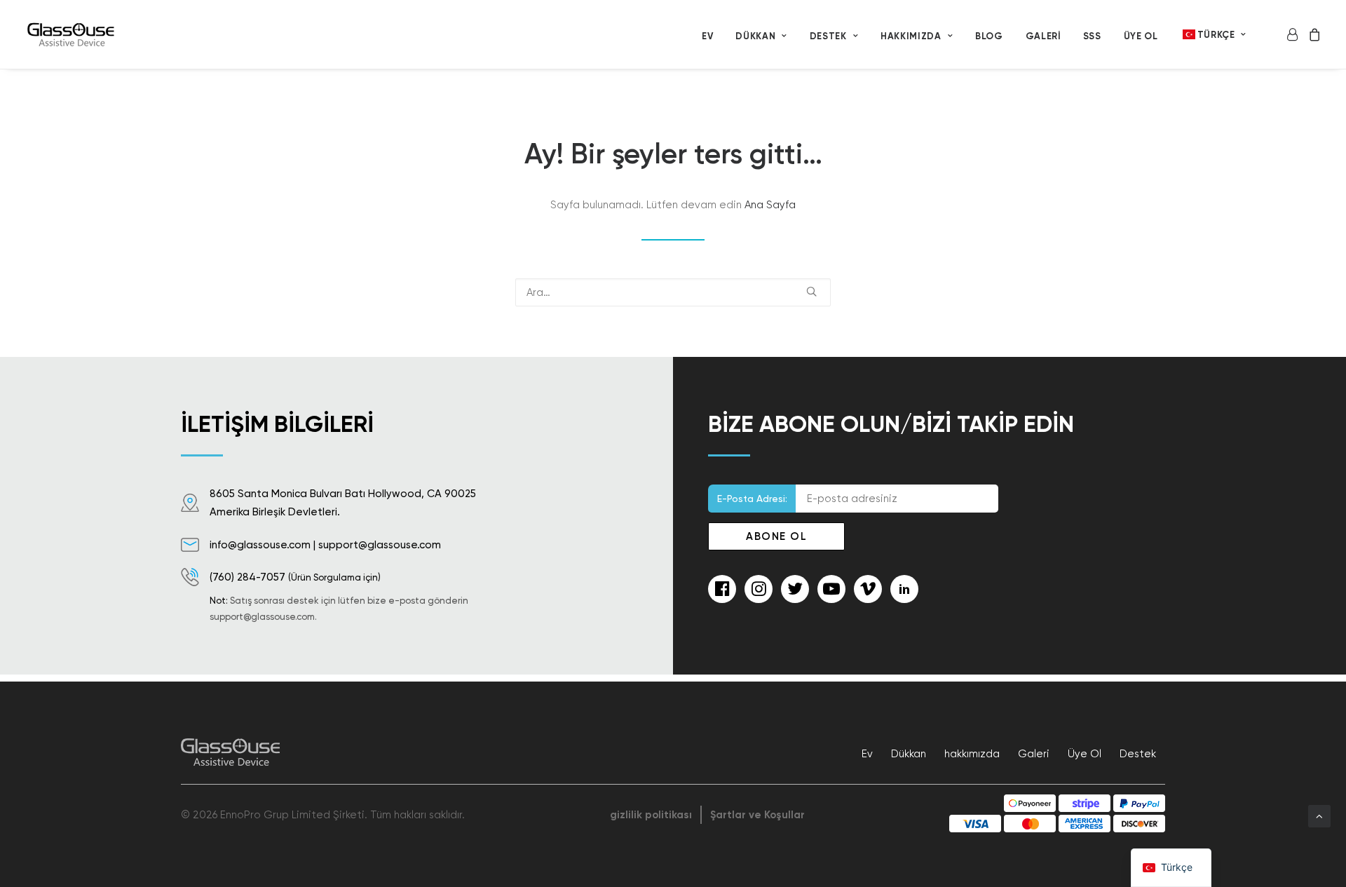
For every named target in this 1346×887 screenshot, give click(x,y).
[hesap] (1294, 34)
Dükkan (755, 36)
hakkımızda (911, 36)
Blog (989, 36)
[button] (811, 291)
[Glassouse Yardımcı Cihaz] (72, 34)
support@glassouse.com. (263, 616)
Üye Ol (1141, 36)
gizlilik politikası (651, 814)
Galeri (1043, 36)
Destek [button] (828, 36)
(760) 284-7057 (247, 577)
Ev (707, 36)
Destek (1138, 753)
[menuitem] (707, 35)
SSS (1092, 36)
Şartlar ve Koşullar (757, 814)
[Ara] (673, 292)
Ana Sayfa (770, 204)
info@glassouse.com (260, 545)
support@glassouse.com (379, 545)
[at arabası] (1312, 34)
